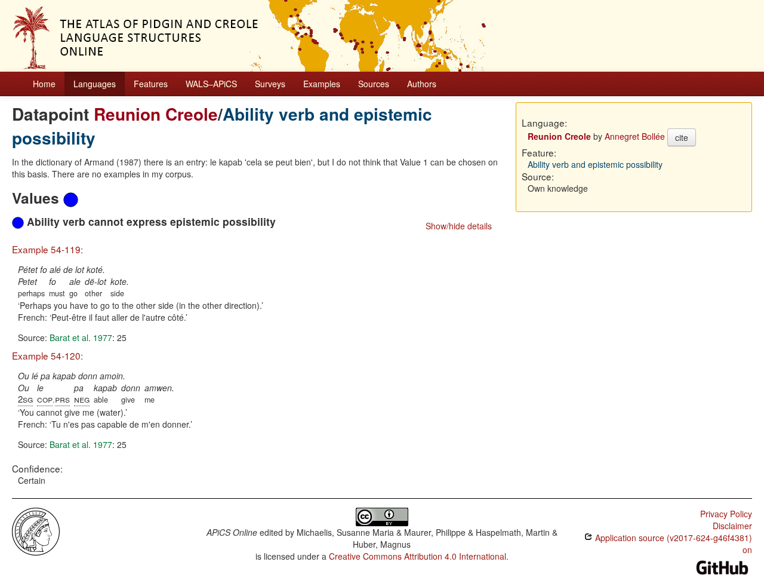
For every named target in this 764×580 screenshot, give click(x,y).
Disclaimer (732, 526)
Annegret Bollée (635, 136)
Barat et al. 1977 (81, 337)
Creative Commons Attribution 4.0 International (417, 556)
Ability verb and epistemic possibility (595, 164)
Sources (373, 84)
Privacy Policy (726, 514)
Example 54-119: (47, 249)
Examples (321, 84)
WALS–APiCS (211, 84)
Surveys (270, 84)
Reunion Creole (156, 114)
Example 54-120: (47, 355)
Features (151, 84)
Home (44, 84)
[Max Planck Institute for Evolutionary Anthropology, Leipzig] (36, 530)
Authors (421, 84)
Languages (94, 84)
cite (681, 137)
